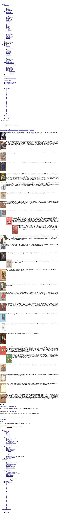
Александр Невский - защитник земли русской (17, 130)
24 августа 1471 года (12, 406)
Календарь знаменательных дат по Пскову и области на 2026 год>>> (10, 83)
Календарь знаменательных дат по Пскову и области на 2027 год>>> (10, 78)
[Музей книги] (3, 419)
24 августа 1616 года (12, 411)
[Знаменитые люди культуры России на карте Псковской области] (8, 40)
